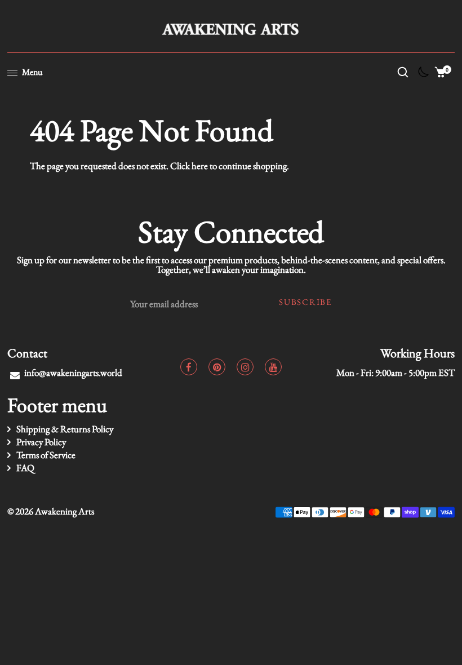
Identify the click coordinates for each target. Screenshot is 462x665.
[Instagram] (245, 367)
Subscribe (305, 301)
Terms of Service (45, 455)
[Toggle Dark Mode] (421, 75)
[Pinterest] (217, 367)
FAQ (25, 468)
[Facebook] (188, 367)
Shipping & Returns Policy (64, 429)
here (200, 165)
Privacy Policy (41, 442)
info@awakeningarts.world (73, 372)
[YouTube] (273, 367)
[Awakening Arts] (231, 27)
